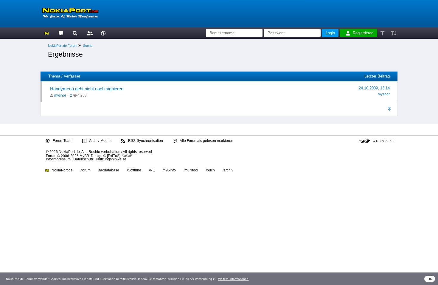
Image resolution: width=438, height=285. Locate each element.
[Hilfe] (103, 32)
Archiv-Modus (99, 140)
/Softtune (134, 170)
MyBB (84, 155)
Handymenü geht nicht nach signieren (86, 88)
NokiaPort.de (62, 170)
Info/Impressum (58, 159)
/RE (152, 170)
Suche (87, 45)
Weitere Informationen (233, 279)
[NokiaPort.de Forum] (60, 32)
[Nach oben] (389, 109)
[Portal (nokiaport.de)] (46, 32)
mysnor (60, 95)
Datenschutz (83, 159)
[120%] (393, 32)
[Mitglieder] (89, 32)
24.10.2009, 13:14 (374, 88)
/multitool (191, 170)
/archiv (228, 170)
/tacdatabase (108, 170)
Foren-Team (62, 140)
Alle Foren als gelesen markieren (206, 140)
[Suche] (75, 32)
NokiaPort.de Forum (62, 45)
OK (430, 279)
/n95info (169, 170)
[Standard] (383, 32)
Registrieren (363, 33)
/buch (210, 170)
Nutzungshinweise (111, 159)
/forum (85, 170)
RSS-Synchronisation (145, 140)
